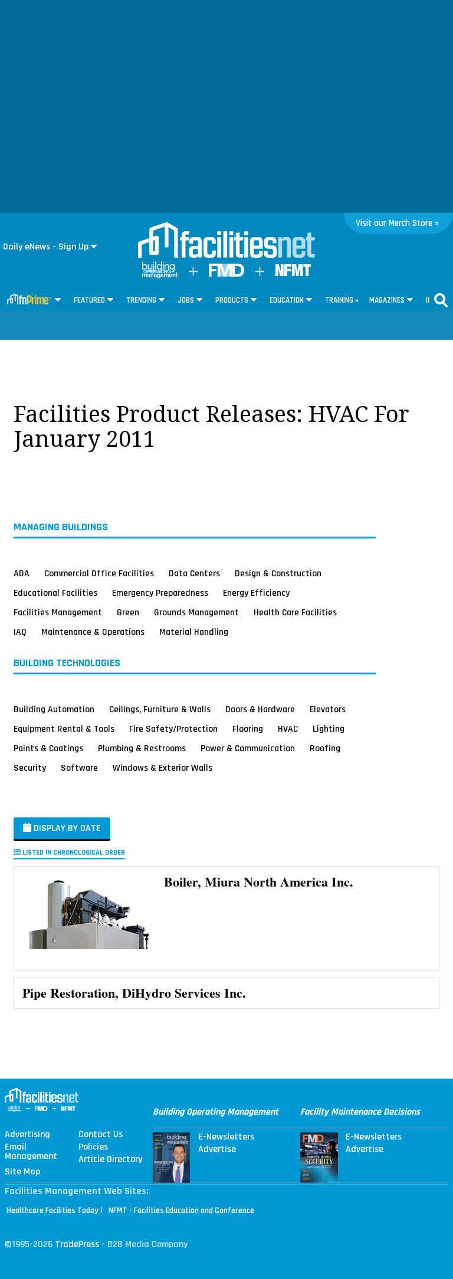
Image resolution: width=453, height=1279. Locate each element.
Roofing (325, 748)
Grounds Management (196, 612)
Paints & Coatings (48, 748)
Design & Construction (278, 573)
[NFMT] (293, 273)
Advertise (217, 1149)
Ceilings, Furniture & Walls (160, 709)
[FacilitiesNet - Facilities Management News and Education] (226, 241)
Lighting (328, 729)
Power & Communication (248, 748)
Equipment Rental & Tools (64, 729)
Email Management (31, 1151)
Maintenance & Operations (93, 632)
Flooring (247, 729)
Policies (93, 1147)
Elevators (328, 709)
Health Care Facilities (295, 612)
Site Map (22, 1172)
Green (128, 612)
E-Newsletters (226, 1137)
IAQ (20, 632)
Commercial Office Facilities (99, 573)
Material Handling (193, 632)
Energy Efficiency (256, 593)
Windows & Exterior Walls (162, 768)
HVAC (288, 729)
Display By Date (66, 828)
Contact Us (100, 1135)
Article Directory (110, 1159)
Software (79, 768)
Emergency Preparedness (160, 593)
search (441, 300)
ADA (21, 573)
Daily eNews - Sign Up (45, 247)
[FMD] (226, 274)
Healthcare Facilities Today (52, 1210)
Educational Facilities (55, 593)
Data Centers (194, 573)
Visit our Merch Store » (397, 223)
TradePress (77, 1244)
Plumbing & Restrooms (142, 748)
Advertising (27, 1135)
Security (30, 768)
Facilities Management (58, 612)
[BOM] (160, 276)
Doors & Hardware (260, 709)
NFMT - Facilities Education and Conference (181, 1210)
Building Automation (54, 709)
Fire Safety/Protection (173, 729)
